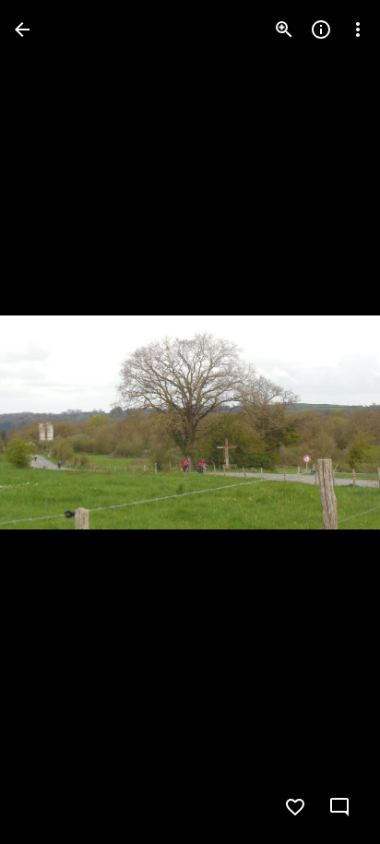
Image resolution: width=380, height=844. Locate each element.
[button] (328, 422)
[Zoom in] (284, 29)
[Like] (295, 807)
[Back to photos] (22, 29)
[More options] (357, 29)
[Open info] (321, 29)
